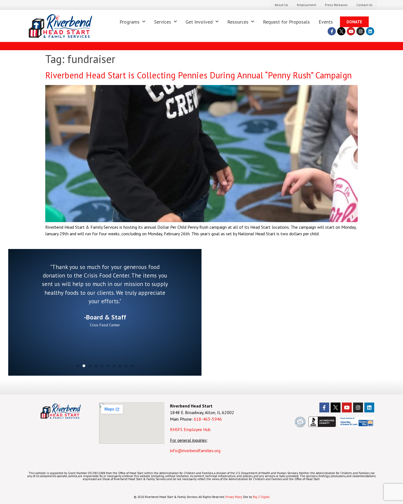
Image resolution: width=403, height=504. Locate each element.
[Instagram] (360, 31)
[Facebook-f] (332, 31)
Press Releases (336, 5)
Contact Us (364, 5)
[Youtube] (351, 31)
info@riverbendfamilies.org (196, 450)
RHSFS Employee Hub (190, 429)
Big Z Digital (261, 497)
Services (162, 22)
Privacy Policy (233, 497)
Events (326, 22)
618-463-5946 (208, 419)
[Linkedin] (370, 31)
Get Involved (199, 22)
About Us (281, 5)
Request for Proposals (286, 22)
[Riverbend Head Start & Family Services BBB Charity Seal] (322, 425)
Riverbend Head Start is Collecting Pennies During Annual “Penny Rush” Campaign (199, 75)
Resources (237, 22)
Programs (130, 22)
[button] (77, 365)
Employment (306, 5)
